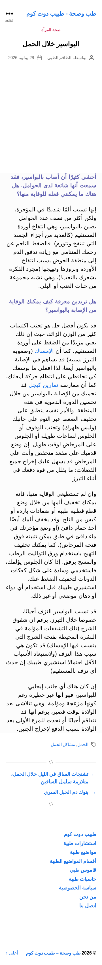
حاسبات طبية (82, 879)
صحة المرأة (51, 29)
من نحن (87, 897)
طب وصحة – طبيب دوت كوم (53, 953)
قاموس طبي (83, 870)
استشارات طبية (79, 843)
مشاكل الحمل (63, 744)
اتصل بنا (87, 905)
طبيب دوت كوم (80, 834)
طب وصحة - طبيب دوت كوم (61, 13)
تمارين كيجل (43, 385)
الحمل (82, 744)
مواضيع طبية (83, 852)
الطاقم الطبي (59, 57)
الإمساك (44, 351)
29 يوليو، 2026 (21, 57)
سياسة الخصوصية (77, 888)
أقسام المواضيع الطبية (73, 861)
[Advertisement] (51, 115)
